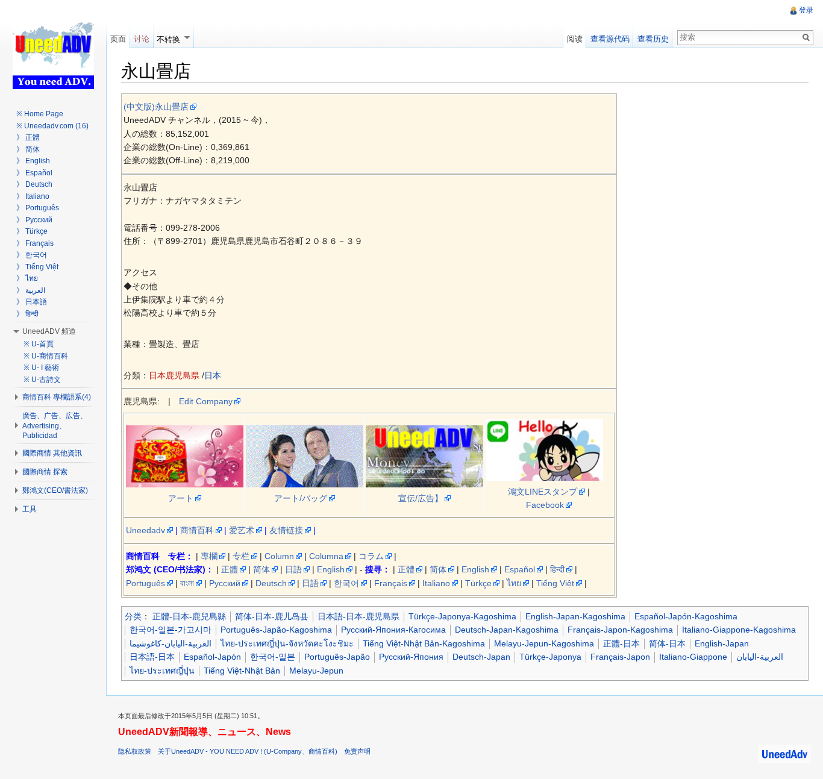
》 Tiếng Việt (37, 267)
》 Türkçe (32, 231)
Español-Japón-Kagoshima (685, 616)
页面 (118, 38)
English (331, 569)
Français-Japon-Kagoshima (620, 629)
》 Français (35, 243)
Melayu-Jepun (316, 670)
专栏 (241, 556)
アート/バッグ (300, 498)
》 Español (34, 173)
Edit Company (206, 401)
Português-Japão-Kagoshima (276, 629)
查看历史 (653, 38)
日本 (212, 375)
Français (390, 583)
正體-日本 (621, 643)
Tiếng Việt (555, 583)
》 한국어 (31, 255)
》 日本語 (31, 302)
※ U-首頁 (38, 344)
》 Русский (34, 220)
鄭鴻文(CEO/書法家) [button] (55, 490)
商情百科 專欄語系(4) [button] (56, 397)
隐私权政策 (134, 751)
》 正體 (28, 137)
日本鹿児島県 (174, 375)
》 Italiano (32, 196)
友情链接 (286, 530)
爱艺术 (241, 530)
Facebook (545, 505)
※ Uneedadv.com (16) (52, 126)
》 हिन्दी (27, 314)
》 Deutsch (34, 184)
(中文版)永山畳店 (156, 106)
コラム (371, 556)
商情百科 (197, 530)
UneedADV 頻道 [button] (49, 331)
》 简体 (28, 149)
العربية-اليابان (759, 657)
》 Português (37, 208)
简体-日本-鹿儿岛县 (271, 616)
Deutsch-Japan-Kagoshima (507, 629)
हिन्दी (557, 569)
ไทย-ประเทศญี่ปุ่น (162, 670)
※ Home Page (39, 114)
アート (180, 498)
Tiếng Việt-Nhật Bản (242, 670)
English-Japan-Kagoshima (575, 616)
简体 (261, 569)
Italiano (436, 583)
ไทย (514, 583)
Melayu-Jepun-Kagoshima (544, 643)
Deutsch (271, 583)
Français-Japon (620, 657)
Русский (224, 583)
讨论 (141, 38)
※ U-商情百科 (45, 356)
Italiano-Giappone (693, 657)
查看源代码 (610, 38)
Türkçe (478, 583)
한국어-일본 (272, 657)
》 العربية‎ (30, 290)
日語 (293, 569)
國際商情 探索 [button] (44, 472)
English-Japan (722, 643)
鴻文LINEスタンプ (542, 491)
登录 (806, 10)
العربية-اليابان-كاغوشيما (170, 643)
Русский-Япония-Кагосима (393, 629)
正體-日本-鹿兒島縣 (189, 616)
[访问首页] (53, 48)
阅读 (575, 38)
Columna (326, 556)
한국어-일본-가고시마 (170, 629)
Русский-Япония (411, 657)
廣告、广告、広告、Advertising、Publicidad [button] (54, 425)
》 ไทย (27, 278)
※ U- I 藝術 (41, 367)
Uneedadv (145, 530)
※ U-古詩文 (42, 379)
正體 (229, 569)
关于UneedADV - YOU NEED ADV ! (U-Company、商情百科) (247, 751)
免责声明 (357, 751)
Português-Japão (337, 657)
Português (145, 583)
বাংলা (187, 583)
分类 (133, 616)
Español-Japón (212, 657)
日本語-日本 (152, 657)
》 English (33, 161)
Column (279, 556)
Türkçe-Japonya (550, 657)
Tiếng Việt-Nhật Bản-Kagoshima (424, 643)
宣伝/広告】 (420, 498)
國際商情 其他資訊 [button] (52, 453)
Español (519, 569)
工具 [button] (29, 509)
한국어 (346, 583)
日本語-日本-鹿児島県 (358, 616)
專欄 (209, 556)
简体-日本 (667, 643)
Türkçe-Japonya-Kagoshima (462, 616)
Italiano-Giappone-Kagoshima (739, 629)
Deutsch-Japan (481, 657)
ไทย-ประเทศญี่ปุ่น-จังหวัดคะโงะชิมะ (287, 643)
